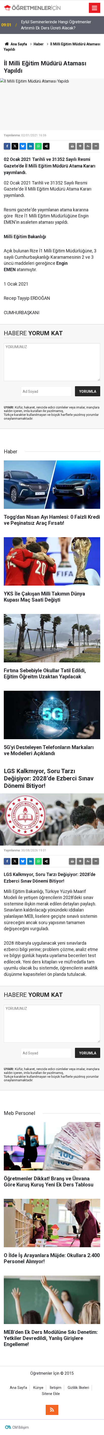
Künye (38, 1388)
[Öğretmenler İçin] (32, 7)
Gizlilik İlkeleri (78, 1388)
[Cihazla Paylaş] (46, 146)
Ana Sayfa (18, 44)
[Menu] (94, 8)
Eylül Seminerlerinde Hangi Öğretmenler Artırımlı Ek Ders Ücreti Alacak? (56, 25)
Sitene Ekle (51, 1394)
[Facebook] (7, 146)
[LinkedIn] (30, 146)
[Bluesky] (22, 146)
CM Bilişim (20, 1427)
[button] (80, 146)
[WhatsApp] (38, 146)
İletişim (55, 1388)
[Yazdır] (72, 146)
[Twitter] (15, 146)
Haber (39, 44)
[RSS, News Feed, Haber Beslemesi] (52, 1410)
